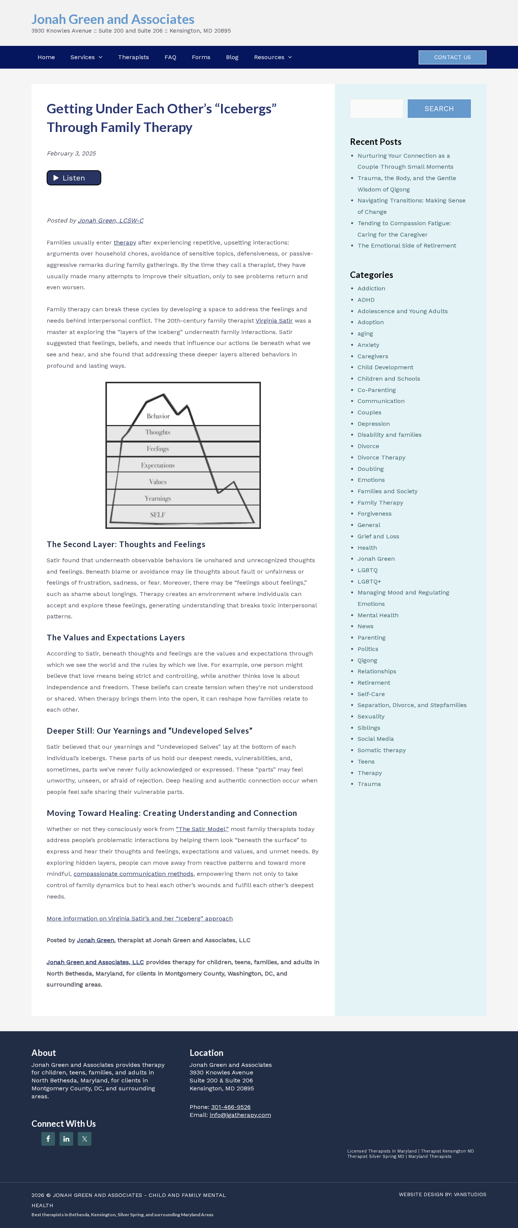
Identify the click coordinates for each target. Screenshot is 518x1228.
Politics (368, 648)
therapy (125, 242)
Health (367, 547)
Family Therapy (380, 502)
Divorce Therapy (381, 457)
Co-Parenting (377, 390)
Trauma (369, 783)
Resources (269, 57)
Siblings (369, 727)
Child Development (385, 367)
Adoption (371, 322)
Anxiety (368, 344)
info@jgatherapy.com (240, 1114)
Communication (381, 401)
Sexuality (371, 716)
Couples (369, 412)
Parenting (372, 637)
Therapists (133, 57)
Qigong (367, 660)
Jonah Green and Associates (113, 19)
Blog (232, 57)
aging (365, 333)
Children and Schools (389, 378)
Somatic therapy (382, 750)
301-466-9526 (231, 1106)
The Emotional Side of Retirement (407, 245)
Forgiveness (375, 513)
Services (83, 57)
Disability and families (390, 434)
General (369, 525)
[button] (98, 57)
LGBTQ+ (369, 581)
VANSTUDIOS (470, 1194)
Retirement (374, 682)
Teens (366, 761)
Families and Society (388, 491)
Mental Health (378, 615)
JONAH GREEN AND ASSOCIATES (97, 1195)
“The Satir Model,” (202, 829)
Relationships (377, 671)
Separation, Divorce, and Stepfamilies (412, 705)
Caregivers (373, 356)
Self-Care (371, 694)
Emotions (371, 479)
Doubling (371, 468)
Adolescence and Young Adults (403, 311)
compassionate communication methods (133, 873)
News (366, 626)
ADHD (366, 299)
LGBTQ (368, 570)
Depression (374, 423)
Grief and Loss (378, 536)
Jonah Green (376, 558)
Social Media (376, 738)
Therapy (370, 772)
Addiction (371, 288)
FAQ (170, 57)
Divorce (368, 446)
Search (439, 108)
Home (46, 57)
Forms (201, 57)
